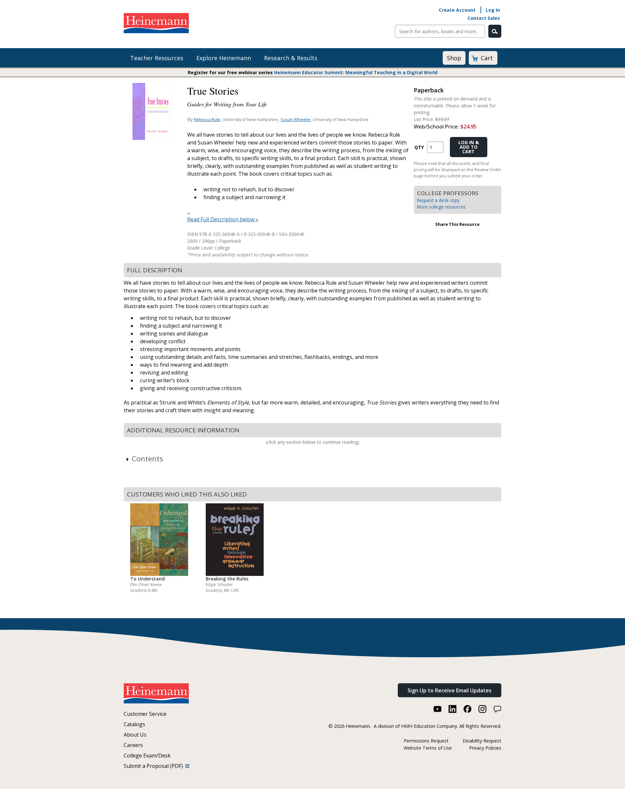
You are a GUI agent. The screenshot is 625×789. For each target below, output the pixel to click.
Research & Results (290, 58)
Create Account (457, 10)
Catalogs (134, 724)
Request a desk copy (438, 200)
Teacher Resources (156, 58)
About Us (135, 734)
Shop (454, 58)
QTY (419, 147)
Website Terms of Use (428, 748)
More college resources (441, 207)
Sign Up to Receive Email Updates (450, 690)
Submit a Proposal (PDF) (155, 765)
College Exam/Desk (147, 755)
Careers (133, 745)
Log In (493, 10)
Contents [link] (147, 458)
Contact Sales (483, 18)
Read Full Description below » (222, 219)
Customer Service (145, 713)
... (188, 211)
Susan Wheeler (296, 119)
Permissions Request (426, 741)
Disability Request (482, 741)
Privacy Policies (485, 748)
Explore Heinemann (223, 58)
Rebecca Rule (207, 119)
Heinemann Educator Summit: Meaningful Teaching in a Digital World (356, 72)
